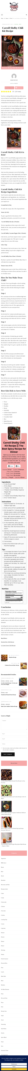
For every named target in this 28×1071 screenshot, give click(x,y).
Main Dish (3, 976)
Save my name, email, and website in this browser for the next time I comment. (15, 749)
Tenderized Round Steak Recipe (8, 694)
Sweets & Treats (4, 1050)
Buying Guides (4, 889)
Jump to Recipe (10, 87)
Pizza (2, 1002)
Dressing (3, 950)
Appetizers (3, 858)
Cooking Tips (4, 919)
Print (11, 466)
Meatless (3, 985)
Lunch (2, 972)
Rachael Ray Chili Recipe (7, 642)
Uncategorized (4, 1054)
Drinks (2, 954)
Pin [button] (18, 466)
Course (2, 924)
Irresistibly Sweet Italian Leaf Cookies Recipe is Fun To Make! (13, 797)
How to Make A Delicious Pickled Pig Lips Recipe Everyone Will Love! (12, 829)
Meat (2, 980)
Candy (2, 897)
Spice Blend (3, 1037)
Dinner (16, 24)
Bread (2, 876)
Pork (2, 1006)
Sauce (2, 1020)
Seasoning (3, 1024)
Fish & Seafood (4, 958)
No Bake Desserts (5, 989)
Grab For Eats (14, 80)
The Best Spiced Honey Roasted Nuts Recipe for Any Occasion (13, 781)
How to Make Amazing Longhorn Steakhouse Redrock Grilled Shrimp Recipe (13, 813)
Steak (2, 1041)
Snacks (2, 1033)
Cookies (3, 915)
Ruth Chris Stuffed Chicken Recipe (9, 706)
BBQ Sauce (3, 862)
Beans (2, 867)
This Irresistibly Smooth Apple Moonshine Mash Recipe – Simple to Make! (13, 845)
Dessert (2, 932)
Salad (2, 1015)
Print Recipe (20, 87)
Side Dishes (3, 1028)
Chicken (8, 704)
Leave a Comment (14, 83)
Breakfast (3, 880)
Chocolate (3, 910)
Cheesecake (3, 902)
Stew (2, 1046)
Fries (2, 967)
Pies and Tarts (4, 998)
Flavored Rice (4, 963)
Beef (20, 24)
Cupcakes (3, 928)
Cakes (2, 893)
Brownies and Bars (5, 884)
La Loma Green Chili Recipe (8, 645)
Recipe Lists (4, 1011)
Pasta (2, 993)
